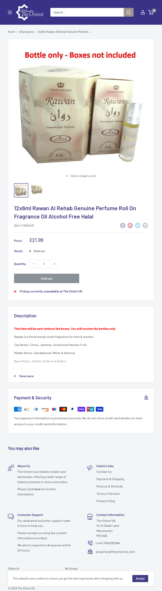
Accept (140, 578)
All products (26, 31)
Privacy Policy (105, 501)
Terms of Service (108, 493)
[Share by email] (145, 225)
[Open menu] (10, 12)
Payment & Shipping (110, 479)
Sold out (46, 278)
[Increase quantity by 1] (54, 264)
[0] (150, 12)
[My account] (143, 12)
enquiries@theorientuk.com (115, 551)
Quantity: (20, 264)
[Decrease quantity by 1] (33, 264)
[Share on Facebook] (122, 225)
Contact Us (104, 471)
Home (11, 31)
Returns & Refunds (109, 486)
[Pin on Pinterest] (130, 225)
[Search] (129, 12)
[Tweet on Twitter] (137, 225)
